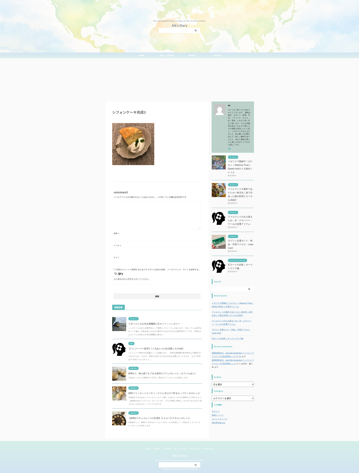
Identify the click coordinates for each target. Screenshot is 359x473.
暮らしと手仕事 (167, 55)
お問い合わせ (195, 448)
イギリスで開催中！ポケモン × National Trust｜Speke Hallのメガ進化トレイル (233, 305)
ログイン (216, 411)
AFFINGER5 (192, 469)
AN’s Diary (179, 25)
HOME (141, 55)
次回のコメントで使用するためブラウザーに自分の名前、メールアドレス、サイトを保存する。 (158, 269)
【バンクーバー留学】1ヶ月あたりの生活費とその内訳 (155, 348)
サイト (116, 257)
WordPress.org (218, 422)
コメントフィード (219, 418)
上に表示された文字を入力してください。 (132, 278)
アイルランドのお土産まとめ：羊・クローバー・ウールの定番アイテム (240, 220)
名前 (116, 233)
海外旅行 (192, 55)
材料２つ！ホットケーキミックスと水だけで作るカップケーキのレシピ (164, 393)
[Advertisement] (179, 79)
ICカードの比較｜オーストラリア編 (227, 338)
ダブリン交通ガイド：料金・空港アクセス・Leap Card (240, 244)
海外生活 (217, 55)
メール (117, 245)
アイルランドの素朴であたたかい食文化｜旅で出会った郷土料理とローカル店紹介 (232, 313)
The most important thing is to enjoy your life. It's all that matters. (180, 460)
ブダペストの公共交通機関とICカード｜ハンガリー (154, 323)
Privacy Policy (208, 448)
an (240, 356)
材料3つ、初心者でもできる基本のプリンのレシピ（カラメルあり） (162, 373)
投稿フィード (218, 415)
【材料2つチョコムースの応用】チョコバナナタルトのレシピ (159, 418)
